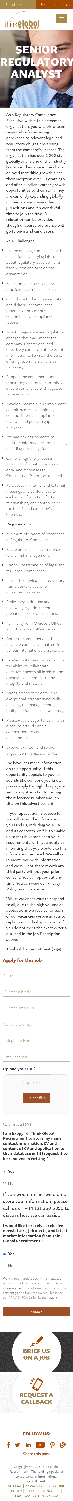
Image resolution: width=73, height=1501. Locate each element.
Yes (11, 1171)
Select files (36, 1097)
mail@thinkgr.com (41, 1495)
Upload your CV (19, 1068)
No (10, 1183)
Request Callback (55, 4)
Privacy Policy (20, 1297)
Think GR (22, 25)
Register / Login (18, 4)
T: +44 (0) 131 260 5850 (43, 1490)
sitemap (15, 1485)
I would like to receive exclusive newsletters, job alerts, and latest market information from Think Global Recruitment (35, 1233)
